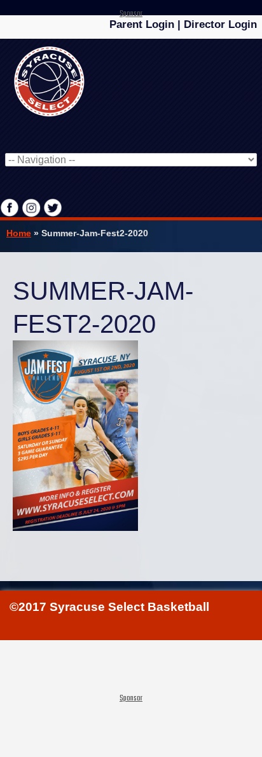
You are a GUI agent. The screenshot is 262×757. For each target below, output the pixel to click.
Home (18, 233)
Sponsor (131, 14)
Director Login (220, 24)
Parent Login (141, 24)
